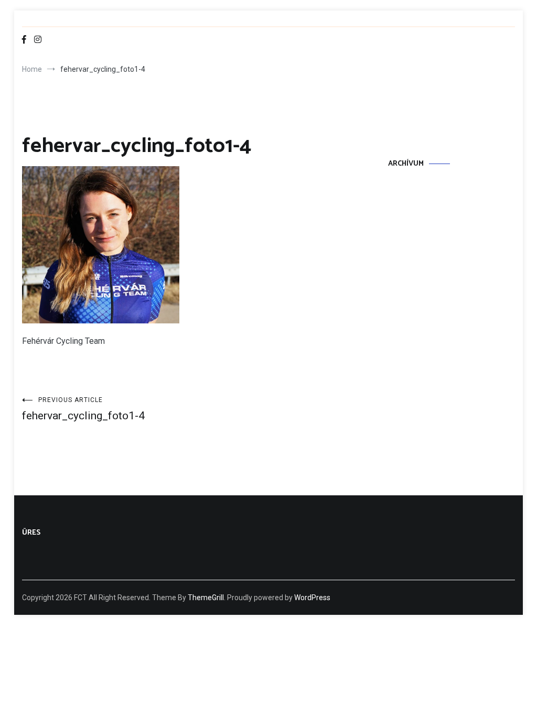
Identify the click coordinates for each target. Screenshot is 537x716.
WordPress (312, 597)
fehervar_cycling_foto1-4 (83, 409)
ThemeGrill (206, 597)
